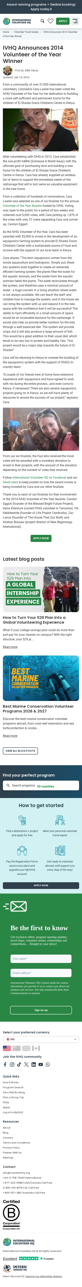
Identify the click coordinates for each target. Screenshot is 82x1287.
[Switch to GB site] (26, 1048)
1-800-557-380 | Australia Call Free (24, 1193)
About (6, 1128)
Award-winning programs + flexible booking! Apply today (41, 6)
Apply (63, 21)
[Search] (42, 21)
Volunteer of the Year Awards (22, 206)
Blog (5, 1132)
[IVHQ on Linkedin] (33, 1064)
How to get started (41, 805)
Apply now (41, 538)
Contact (9, 1167)
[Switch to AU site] (17, 1048)
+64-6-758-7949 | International (22, 1178)
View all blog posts (20, 751)
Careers (8, 1137)
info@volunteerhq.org (16, 1173)
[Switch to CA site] (36, 1048)
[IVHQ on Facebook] (5, 1064)
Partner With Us (12, 1152)
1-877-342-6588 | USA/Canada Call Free (27, 1183)
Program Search (13, 1087)
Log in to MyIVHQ (13, 1112)
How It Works (11, 1082)
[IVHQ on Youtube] (41, 1064)
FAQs (6, 1102)
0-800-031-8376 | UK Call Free (21, 1188)
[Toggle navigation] (75, 21)
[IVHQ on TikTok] (19, 1064)
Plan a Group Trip (13, 1097)
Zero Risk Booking (14, 1092)
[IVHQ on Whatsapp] (48, 1064)
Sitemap (8, 1157)
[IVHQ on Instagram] (12, 1064)
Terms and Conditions (16, 1142)
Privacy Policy (11, 1147)
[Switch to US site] (7, 1048)
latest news (10, 482)
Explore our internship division (44, 1276)
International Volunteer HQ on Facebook (39, 477)
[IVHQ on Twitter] (26, 1064)
